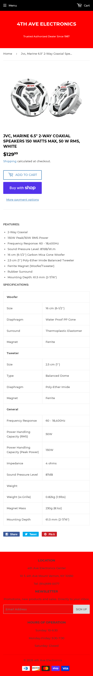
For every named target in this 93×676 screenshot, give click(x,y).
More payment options (22, 199)
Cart (86, 5)
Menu (13, 5)
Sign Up (81, 609)
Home (7, 53)
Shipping (9, 161)
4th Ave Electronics (46, 24)
